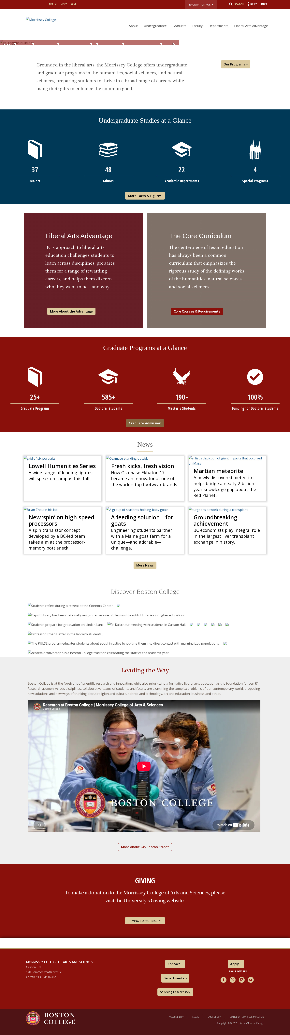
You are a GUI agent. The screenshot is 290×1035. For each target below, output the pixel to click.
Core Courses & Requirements (197, 311)
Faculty (197, 26)
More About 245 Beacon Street (145, 847)
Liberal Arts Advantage (251, 26)
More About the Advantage (71, 311)
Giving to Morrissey (145, 921)
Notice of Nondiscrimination (246, 1016)
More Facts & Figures (145, 196)
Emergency (214, 1016)
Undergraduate (155, 26)
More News (145, 565)
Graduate (179, 26)
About (133, 26)
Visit (64, 4)
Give (74, 4)
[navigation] (196, 19)
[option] (70, 605)
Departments (218, 26)
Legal (195, 1016)
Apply (52, 4)
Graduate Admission (145, 423)
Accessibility (176, 1016)
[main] (145, 499)
